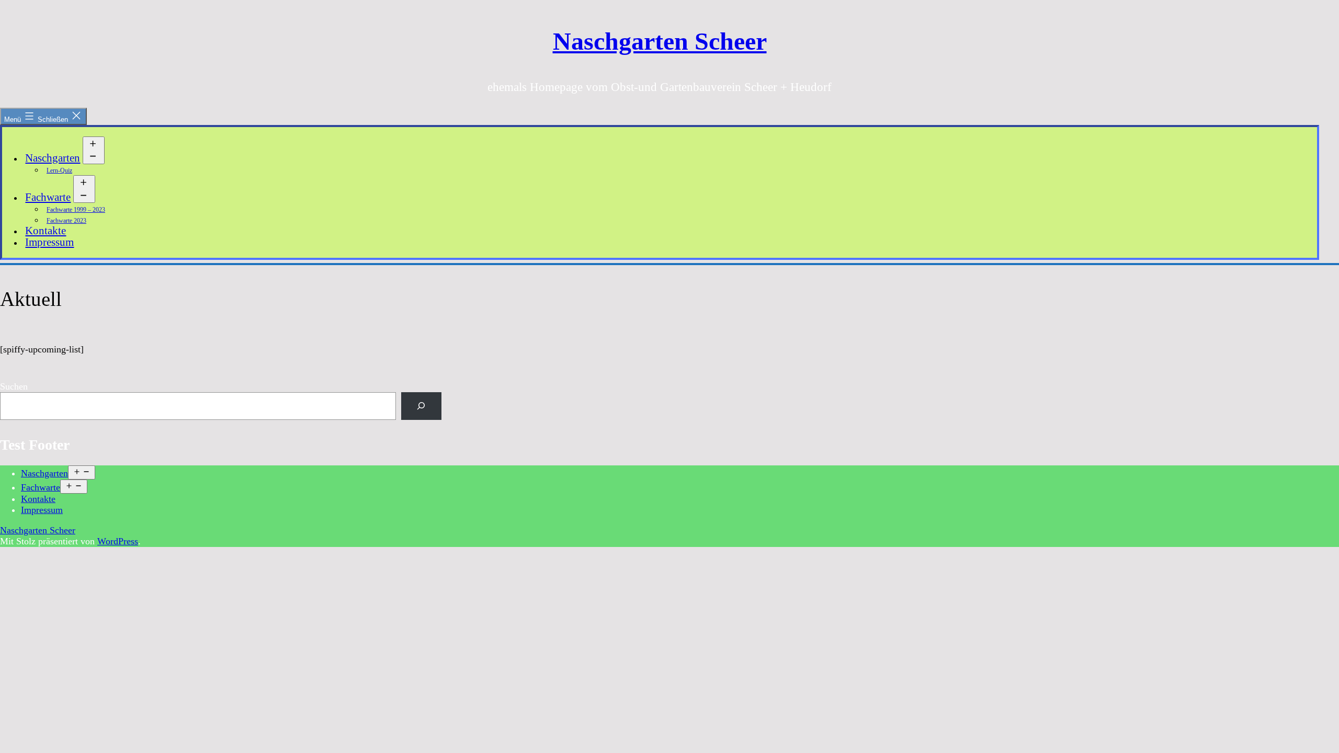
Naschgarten (52, 158)
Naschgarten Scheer (660, 41)
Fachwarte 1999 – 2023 (76, 209)
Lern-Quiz (59, 170)
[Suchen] (421, 406)
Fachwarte (48, 197)
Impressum (49, 242)
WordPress (117, 541)
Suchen (14, 386)
